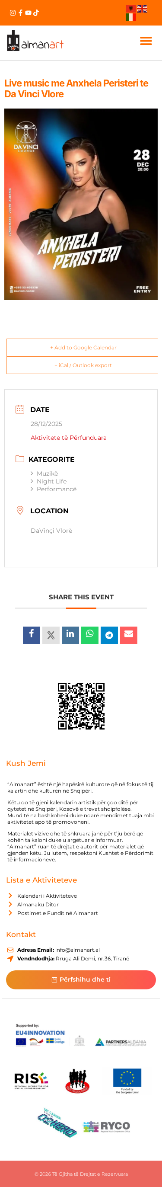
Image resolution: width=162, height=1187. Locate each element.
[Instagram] (13, 13)
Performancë (56, 489)
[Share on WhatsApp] (89, 635)
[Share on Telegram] (109, 635)
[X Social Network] (51, 635)
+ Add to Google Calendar (83, 347)
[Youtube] (28, 13)
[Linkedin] (70, 635)
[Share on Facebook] (31, 635)
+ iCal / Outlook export (83, 365)
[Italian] (131, 16)
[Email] (128, 635)
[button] (146, 40)
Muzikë (47, 473)
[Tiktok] (36, 13)
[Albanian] (131, 8)
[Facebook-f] (20, 13)
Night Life (52, 481)
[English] (142, 8)
